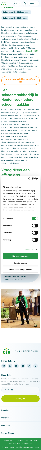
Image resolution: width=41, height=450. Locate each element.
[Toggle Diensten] (20, 418)
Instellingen (29, 249)
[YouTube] (22, 365)
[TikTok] (35, 365)
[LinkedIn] (16, 365)
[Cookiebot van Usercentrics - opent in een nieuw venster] (28, 178)
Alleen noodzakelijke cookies (20, 270)
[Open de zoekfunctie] (24, 3)
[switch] (35, 225)
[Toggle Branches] (20, 410)
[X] (10, 365)
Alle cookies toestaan (20, 256)
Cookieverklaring (22, 440)
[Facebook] (3, 365)
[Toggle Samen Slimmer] (20, 433)
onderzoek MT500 (30, 51)
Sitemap (12, 443)
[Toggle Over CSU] (20, 425)
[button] (17, 3)
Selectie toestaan (20, 263)
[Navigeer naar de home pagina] (3, 4)
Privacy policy (9, 440)
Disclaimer (33, 440)
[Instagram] (29, 365)
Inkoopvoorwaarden (24, 443)
